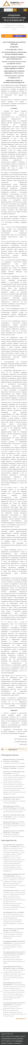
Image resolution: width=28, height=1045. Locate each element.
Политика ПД (17, 1043)
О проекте (10, 1043)
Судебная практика (10, 25)
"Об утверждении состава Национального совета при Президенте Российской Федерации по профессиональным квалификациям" (13, 933)
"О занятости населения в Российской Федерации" (14, 816)
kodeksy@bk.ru (19, 1041)
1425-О (25, 578)
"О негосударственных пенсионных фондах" (14, 761)
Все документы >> (21, 1018)
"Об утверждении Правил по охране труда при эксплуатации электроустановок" (14, 808)
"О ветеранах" (14, 767)
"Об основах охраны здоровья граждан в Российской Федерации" (14, 824)
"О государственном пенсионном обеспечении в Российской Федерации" (13, 833)
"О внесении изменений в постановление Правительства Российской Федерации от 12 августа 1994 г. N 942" (14, 945)
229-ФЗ (21, 168)
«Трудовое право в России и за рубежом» (12, 1038)
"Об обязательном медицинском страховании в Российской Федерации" (14, 800)
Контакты (3, 1043)
